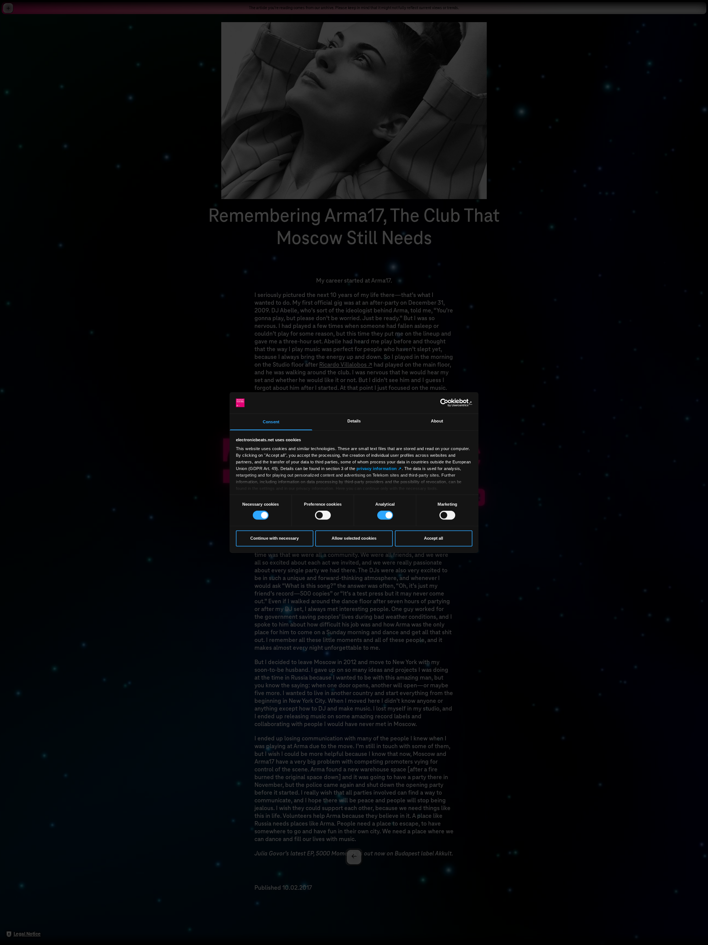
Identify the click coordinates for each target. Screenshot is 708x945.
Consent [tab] (271, 421)
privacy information (376, 468)
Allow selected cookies (354, 538)
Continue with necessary (274, 538)
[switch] (323, 515)
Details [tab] (354, 421)
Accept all (433, 538)
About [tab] (437, 421)
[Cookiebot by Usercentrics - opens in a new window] (448, 403)
